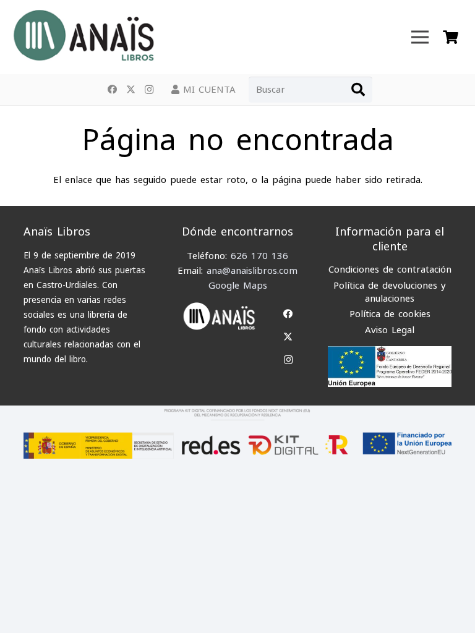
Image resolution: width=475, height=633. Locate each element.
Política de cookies (389, 314)
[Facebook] (112, 89)
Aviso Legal (389, 330)
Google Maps (237, 285)
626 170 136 (259, 255)
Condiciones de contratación (389, 269)
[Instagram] (149, 89)
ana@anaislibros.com (252, 270)
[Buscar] (358, 89)
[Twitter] (130, 89)
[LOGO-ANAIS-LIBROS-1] (82, 37)
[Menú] (420, 37)
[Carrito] (451, 37)
